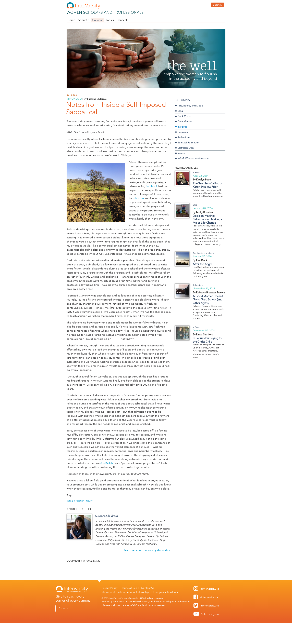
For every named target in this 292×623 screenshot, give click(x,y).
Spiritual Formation (188, 142)
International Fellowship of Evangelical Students (149, 591)
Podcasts (183, 131)
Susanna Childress (106, 516)
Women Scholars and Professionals (105, 12)
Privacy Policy (109, 587)
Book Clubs (184, 116)
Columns (97, 20)
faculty (89, 500)
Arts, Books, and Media (190, 105)
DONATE (217, 4)
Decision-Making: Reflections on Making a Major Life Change (208, 219)
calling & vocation (75, 500)
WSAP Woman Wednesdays (193, 158)
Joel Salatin (107, 463)
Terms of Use (129, 587)
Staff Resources (186, 147)
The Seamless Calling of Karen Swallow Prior (207, 185)
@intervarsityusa (209, 588)
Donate (63, 608)
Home (71, 20)
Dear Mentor (185, 121)
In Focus (72, 94)
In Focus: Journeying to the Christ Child (207, 339)
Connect (122, 20)
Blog (180, 110)
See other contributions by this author (147, 550)
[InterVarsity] (83, 7)
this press (138, 198)
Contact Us (147, 587)
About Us (83, 20)
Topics (110, 20)
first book (152, 186)
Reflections (184, 137)
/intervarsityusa (209, 597)
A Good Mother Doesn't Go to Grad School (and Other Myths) (208, 299)
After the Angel (202, 264)
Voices (181, 153)
